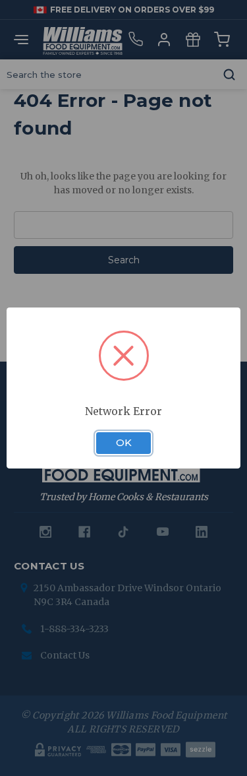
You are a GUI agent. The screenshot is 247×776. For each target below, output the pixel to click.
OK (124, 443)
